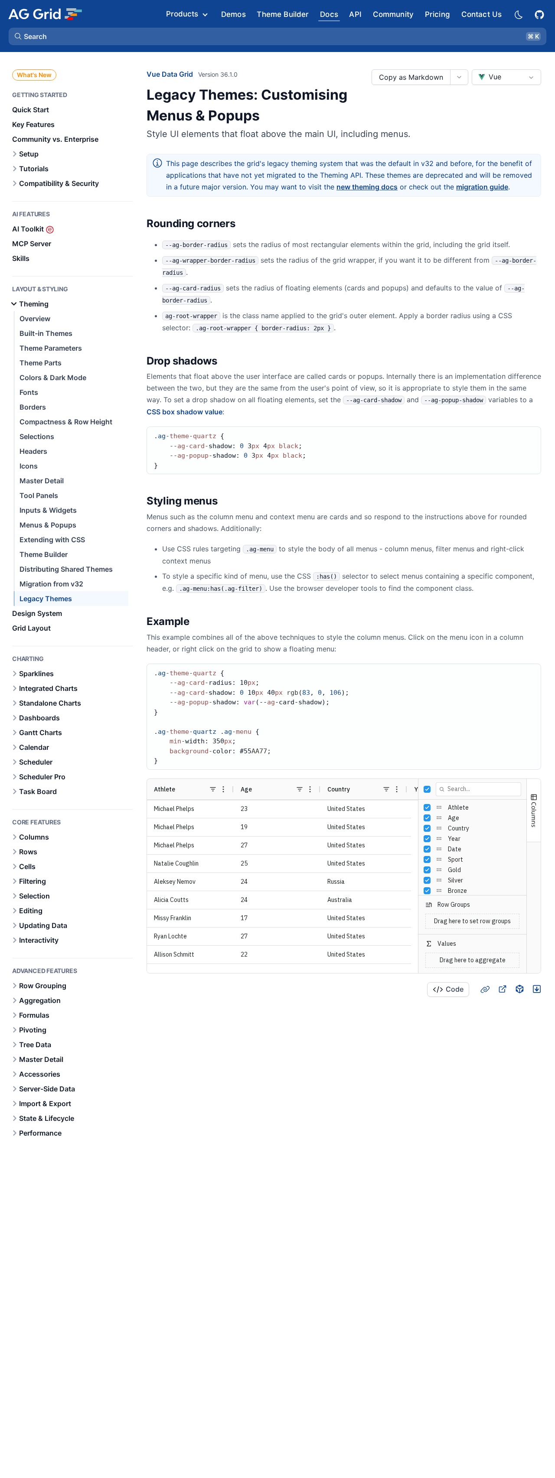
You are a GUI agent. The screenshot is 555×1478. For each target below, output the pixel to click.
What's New (34, 74)
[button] (277, 36)
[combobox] (506, 77)
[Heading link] (246, 224)
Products (182, 14)
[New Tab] (502, 989)
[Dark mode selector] (518, 14)
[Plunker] (536, 989)
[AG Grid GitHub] (540, 13)
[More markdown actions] (459, 77)
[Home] (45, 14)
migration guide (482, 186)
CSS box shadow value (184, 411)
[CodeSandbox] (519, 989)
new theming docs (367, 186)
